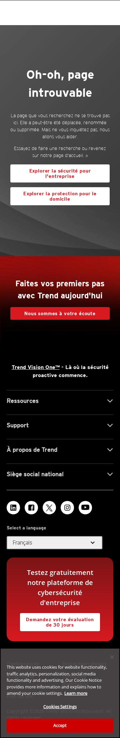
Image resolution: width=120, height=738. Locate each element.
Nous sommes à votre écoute (60, 313)
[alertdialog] (60, 693)
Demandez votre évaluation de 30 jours (57, 620)
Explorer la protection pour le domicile (53, 194)
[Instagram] (67, 507)
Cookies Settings (60, 707)
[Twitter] (49, 507)
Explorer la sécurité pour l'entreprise (60, 173)
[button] (55, 542)
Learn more (75, 693)
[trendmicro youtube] (85, 507)
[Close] (112, 657)
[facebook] (31, 507)
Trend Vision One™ (36, 367)
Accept (60, 725)
